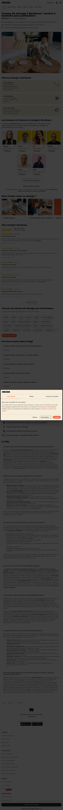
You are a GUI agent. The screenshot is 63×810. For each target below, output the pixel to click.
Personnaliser (45, 417)
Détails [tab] (32, 396)
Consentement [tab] (11, 396)
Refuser (35, 417)
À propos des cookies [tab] (52, 396)
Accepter (56, 417)
